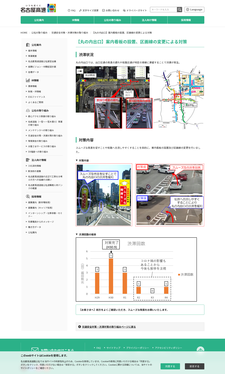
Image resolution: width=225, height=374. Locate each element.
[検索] (179, 9)
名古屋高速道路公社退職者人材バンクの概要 (45, 186)
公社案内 (39, 20)
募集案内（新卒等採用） (40, 202)
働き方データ (34, 227)
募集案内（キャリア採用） (41, 207)
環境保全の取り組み (37, 140)
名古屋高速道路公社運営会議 (42, 61)
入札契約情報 (34, 165)
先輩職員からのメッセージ (41, 221)
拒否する (194, 366)
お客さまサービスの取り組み (42, 146)
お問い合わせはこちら (57, 350)
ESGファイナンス (36, 96)
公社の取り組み (112, 20)
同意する (170, 366)
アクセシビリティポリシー (168, 347)
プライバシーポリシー (137, 347)
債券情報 (32, 86)
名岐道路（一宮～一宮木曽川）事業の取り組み (45, 123)
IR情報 (75, 20)
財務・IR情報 (34, 91)
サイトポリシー (28, 368)
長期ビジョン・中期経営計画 (42, 66)
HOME (24, 32)
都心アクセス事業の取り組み (42, 116)
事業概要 (32, 55)
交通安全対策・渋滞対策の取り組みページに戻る (109, 327)
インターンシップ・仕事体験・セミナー (45, 215)
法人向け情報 (149, 20)
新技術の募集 (34, 171)
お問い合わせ (112, 10)
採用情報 (186, 20)
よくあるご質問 (35, 102)
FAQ (73, 10)
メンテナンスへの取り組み (41, 130)
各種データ (33, 72)
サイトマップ (113, 347)
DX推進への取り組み (38, 151)
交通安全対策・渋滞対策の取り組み (69, 32)
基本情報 (32, 50)
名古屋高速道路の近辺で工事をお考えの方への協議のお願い (45, 178)
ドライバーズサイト (136, 10)
